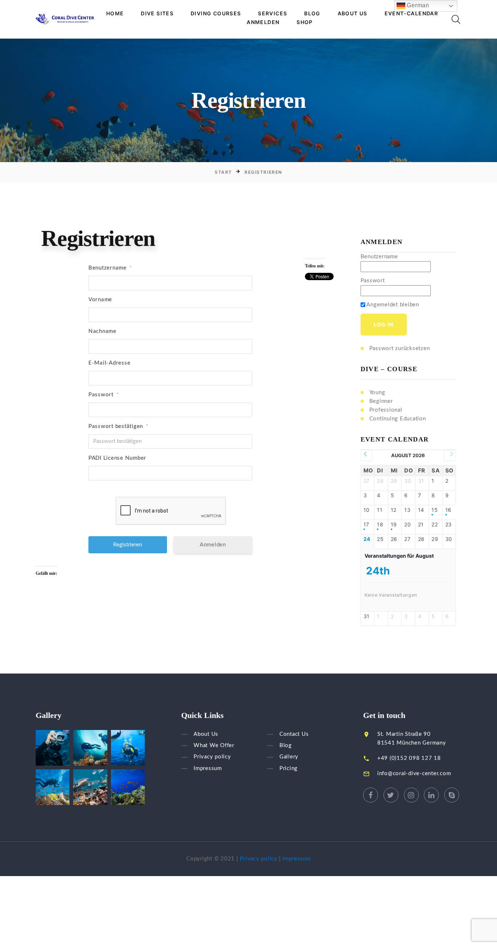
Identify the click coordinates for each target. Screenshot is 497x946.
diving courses (216, 13)
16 (448, 510)
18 (380, 524)
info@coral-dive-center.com (414, 773)
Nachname (102, 331)
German (417, 5)
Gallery (288, 757)
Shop (305, 22)
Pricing (288, 768)
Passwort (103, 394)
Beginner (381, 401)
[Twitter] (390, 795)
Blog (312, 13)
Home (115, 13)
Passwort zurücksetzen (399, 348)
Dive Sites (157, 13)
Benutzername (110, 268)
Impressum (208, 768)
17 (366, 524)
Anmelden (263, 22)
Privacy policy (212, 757)
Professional (385, 410)
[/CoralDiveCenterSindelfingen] (370, 795)
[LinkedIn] (431, 795)
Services (272, 13)
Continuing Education (397, 418)
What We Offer (214, 745)
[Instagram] (411, 795)
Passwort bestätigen (118, 426)
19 (394, 524)
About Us (352, 13)
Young (377, 392)
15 (435, 510)
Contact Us (294, 734)
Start (223, 172)
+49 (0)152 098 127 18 (409, 758)
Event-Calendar (411, 13)
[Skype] (451, 795)
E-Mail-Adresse (109, 363)
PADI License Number (117, 458)
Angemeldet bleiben (392, 304)
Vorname (100, 299)
